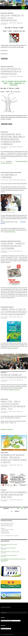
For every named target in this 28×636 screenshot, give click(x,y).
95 (11, 511)
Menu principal (26, 7)
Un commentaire (22, 179)
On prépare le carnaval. (9, 176)
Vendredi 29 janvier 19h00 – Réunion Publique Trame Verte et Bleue (14, 459)
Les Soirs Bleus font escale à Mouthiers (9, 555)
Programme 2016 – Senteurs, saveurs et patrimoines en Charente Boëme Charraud (13, 139)
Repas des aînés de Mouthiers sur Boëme (14, 376)
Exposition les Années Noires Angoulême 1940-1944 (14, 495)
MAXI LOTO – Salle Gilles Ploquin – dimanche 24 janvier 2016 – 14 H (13, 405)
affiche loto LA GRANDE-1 (7, 429)
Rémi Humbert (13, 23)
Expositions (3, 489)
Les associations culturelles (7, 172)
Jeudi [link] (8, 529)
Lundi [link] (2, 529)
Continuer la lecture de (7, 163)
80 (18, 508)
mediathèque (4, 58)
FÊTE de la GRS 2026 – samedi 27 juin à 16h (10, 551)
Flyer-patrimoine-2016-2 (21, 161)
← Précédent (5, 508)
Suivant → (17, 511)
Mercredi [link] (3, 531)
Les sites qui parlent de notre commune (9, 371)
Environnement (4, 307)
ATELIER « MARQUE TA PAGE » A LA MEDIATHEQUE (12, 18)
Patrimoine (10, 307)
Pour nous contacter (5, 607)
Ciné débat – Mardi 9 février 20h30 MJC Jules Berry (12, 246)
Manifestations (4, 132)
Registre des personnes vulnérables (8, 548)
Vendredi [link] (12, 529)
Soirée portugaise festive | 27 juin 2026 (9, 544)
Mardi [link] (5, 529)
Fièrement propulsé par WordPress (7, 634)
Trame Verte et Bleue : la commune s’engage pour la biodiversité (14, 312)
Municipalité (3, 372)
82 (25, 508)
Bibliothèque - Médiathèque (7, 13)
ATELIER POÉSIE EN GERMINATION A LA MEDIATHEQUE (11, 71)
